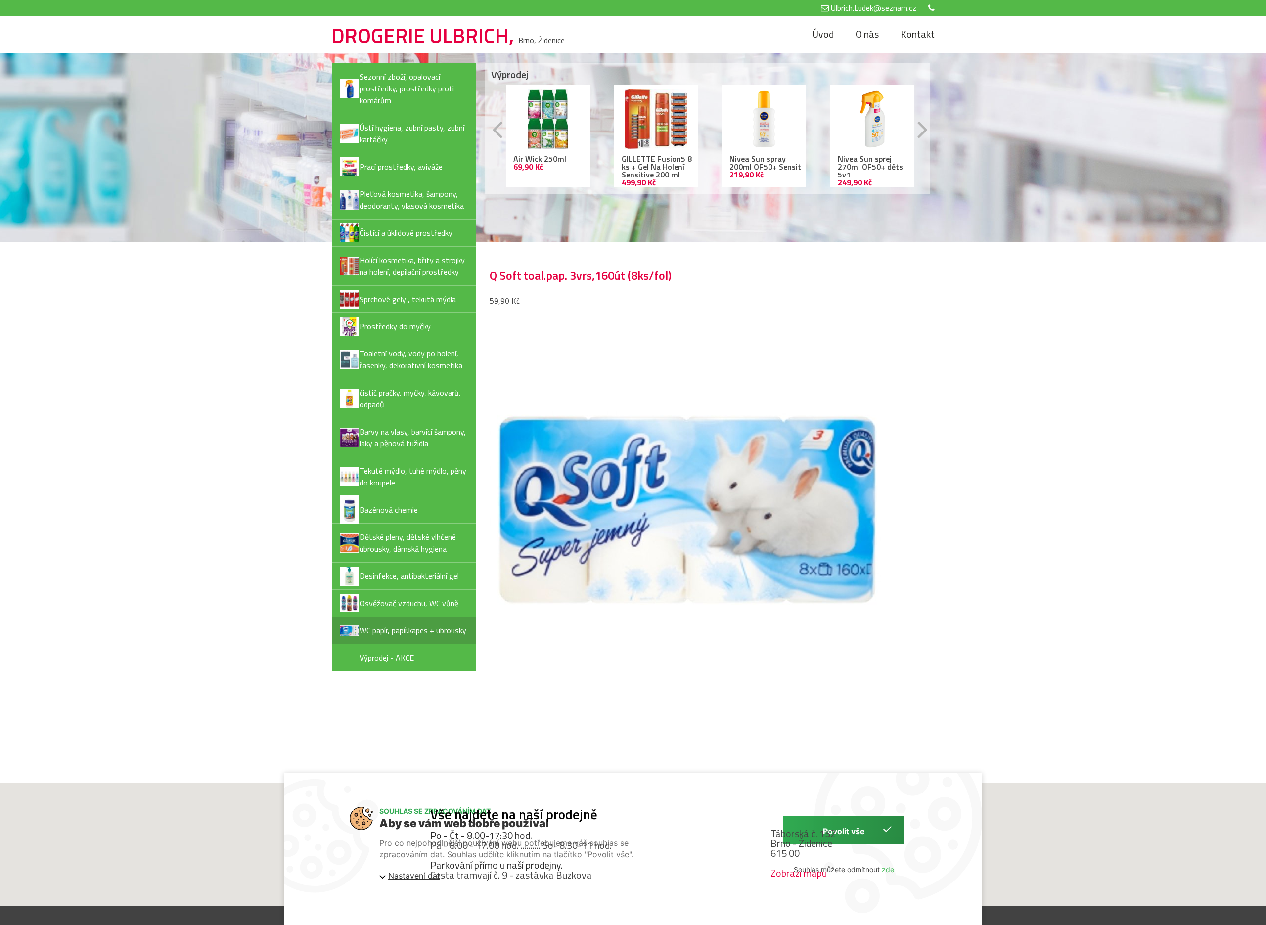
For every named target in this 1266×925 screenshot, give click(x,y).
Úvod (823, 34)
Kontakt (918, 34)
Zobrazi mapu (798, 873)
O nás (867, 34)
